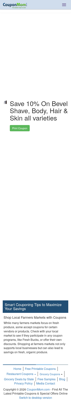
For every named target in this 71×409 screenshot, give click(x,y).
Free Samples (47, 379)
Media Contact (45, 383)
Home (17, 369)
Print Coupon (19, 128)
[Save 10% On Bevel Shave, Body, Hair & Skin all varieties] (5, 102)
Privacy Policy (23, 383)
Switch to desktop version (35, 397)
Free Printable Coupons (40, 369)
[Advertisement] (35, 48)
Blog (62, 379)
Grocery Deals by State (19, 379)
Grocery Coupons (50, 374)
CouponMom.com (38, 389)
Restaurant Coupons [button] (20, 374)
